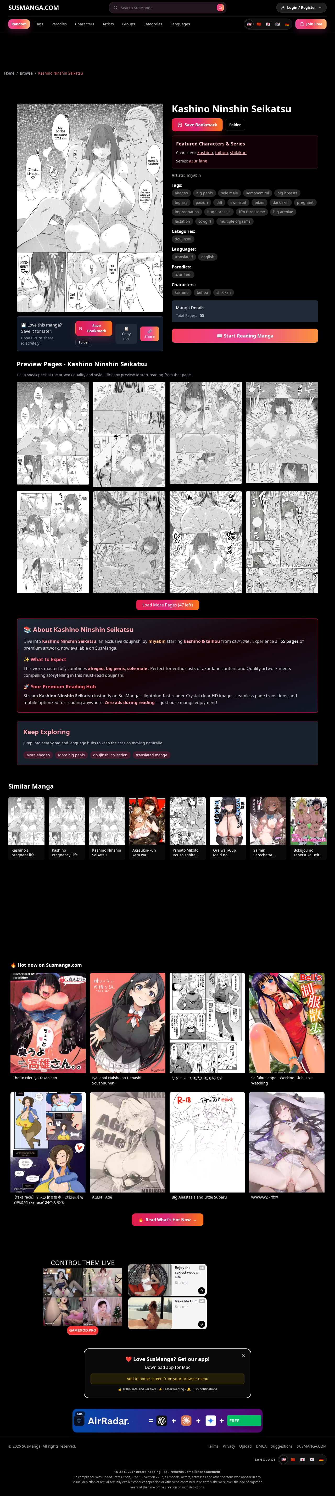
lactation (182, 221)
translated (184, 256)
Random (19, 23)
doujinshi (183, 239)
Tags (39, 23)
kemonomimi (257, 192)
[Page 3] (206, 434)
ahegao (181, 192)
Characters (84, 23)
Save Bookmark (96, 328)
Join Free (314, 23)
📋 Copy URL (126, 333)
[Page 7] (206, 542)
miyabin (194, 175)
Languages (180, 23)
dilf (219, 202)
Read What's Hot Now (167, 1220)
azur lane (198, 161)
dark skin (281, 202)
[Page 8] (282, 542)
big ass (181, 202)
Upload (245, 1446)
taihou (221, 152)
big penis (204, 192)
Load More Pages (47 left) (167, 605)
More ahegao (38, 754)
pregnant (305, 202)
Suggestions (282, 1446)
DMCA (261, 1446)
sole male (229, 192)
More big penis (71, 754)
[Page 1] (53, 434)
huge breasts (219, 211)
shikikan (238, 152)
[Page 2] (129, 434)
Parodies (59, 23)
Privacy (229, 1446)
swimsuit (238, 202)
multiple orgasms (235, 221)
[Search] (220, 7)
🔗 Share (149, 334)
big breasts (287, 192)
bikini (259, 202)
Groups (128, 23)
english (207, 256)
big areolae (283, 211)
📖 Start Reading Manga (245, 336)
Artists (108, 23)
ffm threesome (252, 211)
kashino (205, 152)
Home (9, 73)
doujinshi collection (110, 754)
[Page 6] (129, 542)
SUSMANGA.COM (33, 7)
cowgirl (204, 221)
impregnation (187, 211)
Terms (213, 1446)
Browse (26, 73)
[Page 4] (282, 434)
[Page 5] (53, 542)
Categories (152, 23)
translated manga (151, 754)
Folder (84, 342)
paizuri (202, 202)
